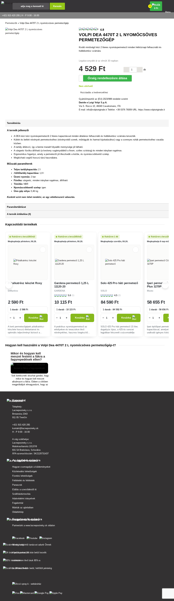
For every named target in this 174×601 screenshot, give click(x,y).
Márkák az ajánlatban (22, 507)
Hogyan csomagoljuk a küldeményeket (31, 467)
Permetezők (11, 23)
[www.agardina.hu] (19, 537)
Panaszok (17, 485)
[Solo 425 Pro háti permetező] (120, 262)
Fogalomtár (17, 503)
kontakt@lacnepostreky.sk (25, 428)
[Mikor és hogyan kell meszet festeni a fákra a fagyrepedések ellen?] (29, 371)
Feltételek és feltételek (23, 480)
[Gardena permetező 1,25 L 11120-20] (74, 262)
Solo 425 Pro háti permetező (119, 283)
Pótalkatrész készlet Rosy (25, 283)
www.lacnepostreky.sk (36, 525)
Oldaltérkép (17, 512)
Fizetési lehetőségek (22, 476)
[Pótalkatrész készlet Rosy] (27, 262)
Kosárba (33, 317)
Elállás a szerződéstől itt (24, 489)
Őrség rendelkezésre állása (107, 78)
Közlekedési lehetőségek (24, 471)
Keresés (57, 6)
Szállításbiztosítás (21, 494)
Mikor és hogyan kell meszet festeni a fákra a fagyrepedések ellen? (28, 356)
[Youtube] (33, 537)
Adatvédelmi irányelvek (23, 498)
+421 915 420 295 (21, 424)
